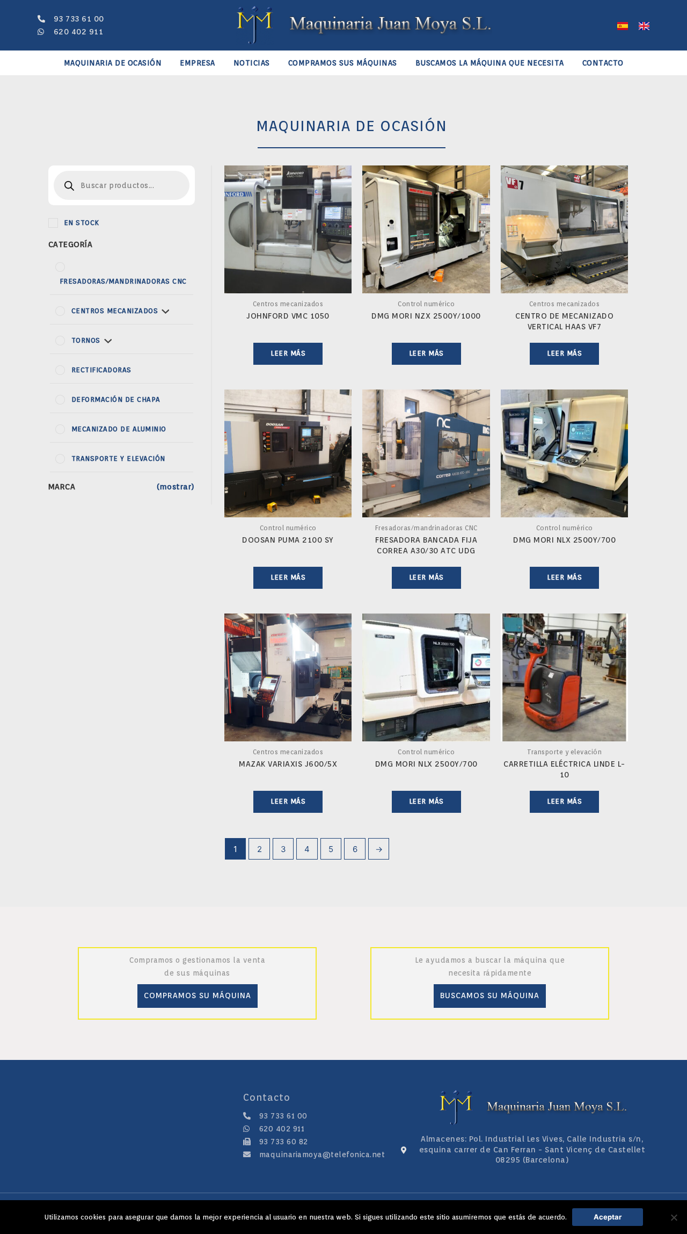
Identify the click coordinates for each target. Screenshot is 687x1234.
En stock (81, 223)
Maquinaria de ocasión (113, 63)
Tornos (85, 340)
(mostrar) (176, 487)
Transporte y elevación (118, 458)
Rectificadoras (101, 370)
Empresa (197, 63)
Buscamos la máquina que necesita (489, 63)
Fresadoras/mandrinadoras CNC (123, 281)
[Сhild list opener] (165, 311)
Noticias (251, 63)
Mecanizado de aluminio (118, 429)
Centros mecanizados (114, 311)
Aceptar (608, 1217)
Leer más (288, 353)
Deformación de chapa (115, 399)
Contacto (603, 63)
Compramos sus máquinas (342, 63)
